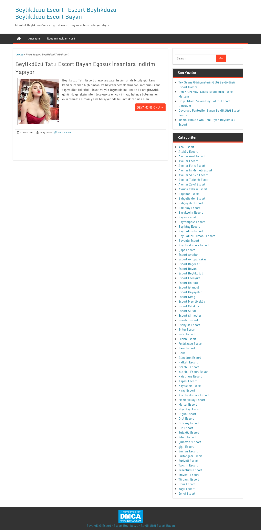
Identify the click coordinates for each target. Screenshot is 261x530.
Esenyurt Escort (189, 325)
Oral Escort (186, 418)
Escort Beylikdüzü (190, 273)
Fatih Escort (186, 334)
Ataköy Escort (188, 151)
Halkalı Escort (188, 362)
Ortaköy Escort (188, 423)
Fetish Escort (187, 339)
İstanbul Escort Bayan (193, 371)
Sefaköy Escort (188, 432)
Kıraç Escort (186, 390)
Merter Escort (187, 404)
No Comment (65, 132)
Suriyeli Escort (188, 460)
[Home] (19, 38)
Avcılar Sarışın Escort (193, 175)
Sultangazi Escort (190, 456)
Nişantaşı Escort (189, 409)
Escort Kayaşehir (189, 292)
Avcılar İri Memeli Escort (195, 170)
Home (19, 54)
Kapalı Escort (187, 381)
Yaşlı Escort (186, 488)
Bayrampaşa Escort (191, 221)
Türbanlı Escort (188, 479)
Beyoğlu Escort (188, 240)
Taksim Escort (188, 465)
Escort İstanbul (188, 287)
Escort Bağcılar (188, 264)
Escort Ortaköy (188, 306)
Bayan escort (187, 217)
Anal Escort (186, 147)
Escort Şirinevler (189, 315)
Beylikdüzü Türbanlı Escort (196, 236)
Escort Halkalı (188, 282)
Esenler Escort (188, 320)
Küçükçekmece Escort (193, 395)
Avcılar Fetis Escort (191, 165)
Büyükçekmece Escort (193, 245)
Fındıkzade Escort (190, 343)
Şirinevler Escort (189, 442)
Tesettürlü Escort (190, 470)
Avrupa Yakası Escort (192, 189)
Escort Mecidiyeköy (191, 301)
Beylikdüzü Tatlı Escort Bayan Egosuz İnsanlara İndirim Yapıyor (85, 68)
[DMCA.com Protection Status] (130, 516)
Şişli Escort (186, 446)
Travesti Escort (188, 474)
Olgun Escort (187, 413)
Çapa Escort (186, 250)
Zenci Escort (186, 493)
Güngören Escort (189, 357)
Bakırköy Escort (189, 207)
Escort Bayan (187, 268)
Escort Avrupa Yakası (192, 259)
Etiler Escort (187, 329)
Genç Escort (186, 348)
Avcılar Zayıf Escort (191, 184)
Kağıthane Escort (190, 376)
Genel (182, 353)
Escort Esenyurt (189, 278)
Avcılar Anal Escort (191, 156)
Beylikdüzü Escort (190, 231)
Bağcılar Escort (188, 193)
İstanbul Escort (188, 367)
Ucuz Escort (186, 484)
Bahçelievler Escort (191, 198)
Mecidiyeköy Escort (191, 399)
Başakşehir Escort (190, 212)
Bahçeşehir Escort (190, 203)
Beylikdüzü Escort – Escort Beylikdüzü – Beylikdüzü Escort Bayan (67, 13)
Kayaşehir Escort (189, 385)
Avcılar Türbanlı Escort (194, 179)
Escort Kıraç (186, 296)
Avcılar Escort (188, 161)
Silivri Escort (187, 437)
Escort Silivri (187, 310)
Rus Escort (185, 428)
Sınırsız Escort (188, 451)
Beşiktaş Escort (189, 226)
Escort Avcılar (188, 254)
